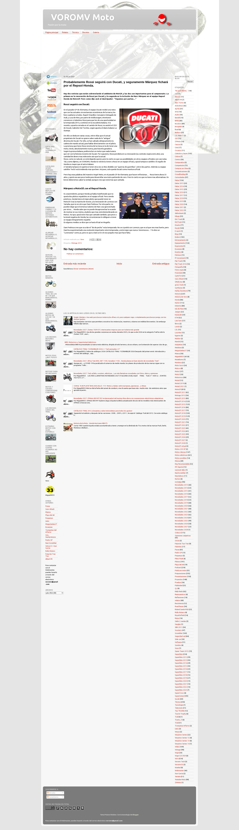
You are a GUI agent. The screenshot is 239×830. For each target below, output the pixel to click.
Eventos (178, 252)
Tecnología (179, 705)
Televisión (179, 708)
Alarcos (177, 97)
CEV (176, 138)
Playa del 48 (50, 515)
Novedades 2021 (181, 509)
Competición (179, 165)
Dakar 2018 (179, 198)
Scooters (178, 630)
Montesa (178, 362)
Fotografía (179, 267)
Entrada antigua (160, 263)
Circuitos (178, 150)
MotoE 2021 (179, 386)
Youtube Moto (180, 779)
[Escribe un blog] (93, 239)
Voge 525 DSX (180, 756)
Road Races (179, 606)
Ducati (177, 228)
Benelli (177, 118)
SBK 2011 (178, 627)
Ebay (177, 234)
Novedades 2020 (181, 506)
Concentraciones (181, 171)
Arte (176, 112)
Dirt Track (178, 219)
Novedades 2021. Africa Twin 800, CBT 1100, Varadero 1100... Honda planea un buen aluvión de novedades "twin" (116, 361)
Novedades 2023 (181, 515)
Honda (177, 300)
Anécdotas (179, 106)
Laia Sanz (178, 321)
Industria (178, 306)
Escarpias (49, 527)
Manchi (177, 342)
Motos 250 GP (180, 449)
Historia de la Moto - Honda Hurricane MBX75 (91, 423)
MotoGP (178, 389)
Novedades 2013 (181, 485)
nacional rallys (180, 470)
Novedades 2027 (181, 527)
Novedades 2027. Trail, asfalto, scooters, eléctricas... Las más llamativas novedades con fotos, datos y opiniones (116, 373)
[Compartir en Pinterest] (100, 239)
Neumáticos (179, 476)
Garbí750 (178, 276)
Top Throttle (179, 711)
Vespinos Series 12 (182, 738)
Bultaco (177, 132)
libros (177, 324)
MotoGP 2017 (180, 410)
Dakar (177, 180)
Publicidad (178, 585)
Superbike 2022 (181, 687)
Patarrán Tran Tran (182, 544)
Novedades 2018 (181, 500)
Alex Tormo (179, 103)
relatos (177, 600)
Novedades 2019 (181, 503)
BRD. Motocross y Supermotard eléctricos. (80, 342)
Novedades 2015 (181, 491)
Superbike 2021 (181, 684)
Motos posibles (181, 458)
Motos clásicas (180, 452)
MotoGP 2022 (180, 425)
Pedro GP (49, 540)
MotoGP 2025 (180, 434)
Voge (177, 753)
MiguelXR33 (179, 356)
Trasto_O (178, 720)
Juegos (177, 312)
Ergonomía (179, 246)
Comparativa (179, 162)
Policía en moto (180, 570)
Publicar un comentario (75, 254)
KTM (176, 318)
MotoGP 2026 (180, 437)
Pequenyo (49, 518)
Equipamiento (180, 243)
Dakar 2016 (179, 192)
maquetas (178, 345)
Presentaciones (181, 576)
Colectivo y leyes (181, 153)
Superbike (179, 654)
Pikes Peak (179, 559)
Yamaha (178, 776)
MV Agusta (179, 467)
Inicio (119, 263)
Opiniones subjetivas (183, 536)
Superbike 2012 (181, 657)
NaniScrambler (180, 473)
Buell (177, 129)
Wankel (177, 768)
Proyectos (179, 579)
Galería (96, 32)
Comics (177, 159)
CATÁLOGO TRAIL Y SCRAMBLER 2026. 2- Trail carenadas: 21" (97, 349)
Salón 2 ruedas (180, 621)
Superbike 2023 (181, 690)
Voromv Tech (180, 762)
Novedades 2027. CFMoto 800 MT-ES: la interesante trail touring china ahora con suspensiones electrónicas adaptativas (118, 398)
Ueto (47, 521)
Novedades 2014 (181, 488)
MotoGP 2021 (180, 422)
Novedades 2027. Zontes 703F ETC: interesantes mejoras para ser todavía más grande (106, 330)
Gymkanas (179, 288)
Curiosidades (180, 177)
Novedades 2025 (181, 521)
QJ (176, 588)
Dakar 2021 (179, 207)
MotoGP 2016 (180, 407)
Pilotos (177, 562)
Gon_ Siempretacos (50, 536)
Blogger (136, 815)
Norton (177, 479)
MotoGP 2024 (180, 431)
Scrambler (178, 633)
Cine (176, 147)
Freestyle (178, 273)
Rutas (177, 618)
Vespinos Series (181, 735)
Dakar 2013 (179, 183)
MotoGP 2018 (180, 413)
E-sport (177, 231)
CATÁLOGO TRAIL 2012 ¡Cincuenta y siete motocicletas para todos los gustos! (103, 411)
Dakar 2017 (179, 195)
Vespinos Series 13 (182, 741)
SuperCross (179, 693)
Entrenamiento (180, 240)
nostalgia (178, 482)
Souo (177, 648)
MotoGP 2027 (180, 440)
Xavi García (179, 773)
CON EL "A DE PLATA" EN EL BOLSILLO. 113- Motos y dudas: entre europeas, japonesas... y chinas (110, 386)
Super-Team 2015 (181, 651)
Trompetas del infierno (51, 531)
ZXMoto (178, 782)
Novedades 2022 (181, 512)
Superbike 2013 (181, 660)
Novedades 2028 (181, 530)
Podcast (178, 567)
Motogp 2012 (76, 243)
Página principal (51, 32)
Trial (176, 723)
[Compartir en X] (95, 239)
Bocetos (85, 32)
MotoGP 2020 (180, 419)
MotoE (177, 380)
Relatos (65, 32)
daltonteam (179, 213)
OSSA (177, 541)
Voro (177, 759)
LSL (176, 330)
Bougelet (178, 126)
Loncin (177, 327)
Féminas (178, 255)
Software (178, 642)
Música (177, 461)
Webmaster (179, 770)
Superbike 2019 (181, 678)
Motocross (179, 377)
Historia (178, 294)
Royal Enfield (180, 615)
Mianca (48, 512)
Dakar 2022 (179, 210)
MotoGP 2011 (180, 392)
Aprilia (177, 109)
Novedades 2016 (181, 494)
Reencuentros (180, 594)
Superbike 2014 (181, 663)
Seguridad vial (180, 636)
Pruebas (178, 582)
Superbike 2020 (181, 681)
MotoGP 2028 (180, 443)
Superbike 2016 (181, 669)
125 (176, 94)
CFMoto (178, 141)
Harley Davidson (181, 291)
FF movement (180, 258)
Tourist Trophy (180, 714)
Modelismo (179, 359)
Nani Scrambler (51, 543)
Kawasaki (178, 315)
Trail (176, 717)
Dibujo (177, 216)
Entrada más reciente (74, 263)
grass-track (179, 285)
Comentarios (53, 797)
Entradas (51, 793)
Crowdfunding (180, 174)
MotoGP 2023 (180, 428)
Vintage (178, 750)
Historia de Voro (181, 297)
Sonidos (178, 645)
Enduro (177, 237)
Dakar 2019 (179, 201)
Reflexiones (179, 597)
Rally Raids (179, 591)
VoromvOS (179, 765)
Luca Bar (178, 333)
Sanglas (178, 624)
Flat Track (178, 261)
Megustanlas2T (51, 524)
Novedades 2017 (181, 497)
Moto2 (177, 371)
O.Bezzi (178, 533)
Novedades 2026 (181, 524)
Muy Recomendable (182, 464)
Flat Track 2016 (180, 264)
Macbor (177, 339)
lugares (177, 336)
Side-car (178, 639)
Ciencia (177, 144)
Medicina (178, 348)
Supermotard (180, 696)
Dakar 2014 (179, 186)
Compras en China (181, 168)
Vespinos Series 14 (182, 744)
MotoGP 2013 (180, 398)
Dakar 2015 (179, 189)
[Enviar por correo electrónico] (90, 239)
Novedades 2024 (181, 518)
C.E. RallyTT (179, 135)
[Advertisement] (117, 55)
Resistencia (179, 603)
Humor (177, 303)
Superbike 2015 (181, 666)
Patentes (178, 547)
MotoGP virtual (180, 446)
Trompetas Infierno (182, 726)
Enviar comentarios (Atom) (83, 269)
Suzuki (177, 699)
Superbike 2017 (181, 672)
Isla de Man (179, 309)
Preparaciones (180, 573)
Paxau (47, 506)
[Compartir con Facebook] (97, 239)
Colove (177, 156)
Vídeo (177, 747)
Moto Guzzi (179, 365)
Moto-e (177, 368)
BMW (177, 121)
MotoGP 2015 (180, 404)
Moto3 (177, 374)
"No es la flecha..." (181, 91)
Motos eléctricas (181, 455)
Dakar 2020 (179, 204)
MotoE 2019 (179, 383)
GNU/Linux (179, 282)
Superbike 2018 (181, 675)
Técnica (75, 32)
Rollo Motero (50, 551)
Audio (177, 115)
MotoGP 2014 (180, 401)
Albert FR (48, 559)
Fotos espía (179, 270)
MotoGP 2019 (180, 416)
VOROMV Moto (81, 17)
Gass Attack (49, 509)
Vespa (177, 732)
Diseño (177, 225)
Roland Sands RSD (181, 609)
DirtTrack (178, 222)
